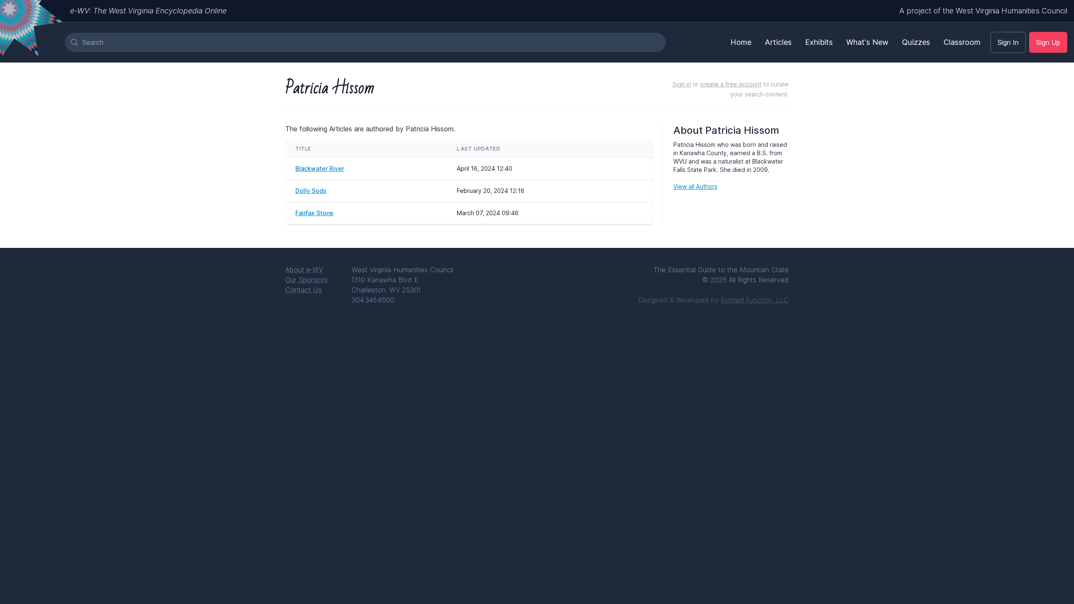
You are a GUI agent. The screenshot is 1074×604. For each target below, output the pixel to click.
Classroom (962, 42)
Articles (778, 42)
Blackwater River (319, 168)
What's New (867, 42)
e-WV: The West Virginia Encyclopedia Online (148, 10)
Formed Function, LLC (755, 300)
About (304, 270)
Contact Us (303, 290)
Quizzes (916, 42)
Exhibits (819, 42)
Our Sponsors (306, 280)
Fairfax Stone (314, 212)
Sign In (1008, 42)
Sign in (682, 84)
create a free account (730, 84)
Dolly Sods (310, 190)
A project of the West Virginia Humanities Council (983, 10)
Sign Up (1048, 42)
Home (740, 42)
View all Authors (695, 186)
